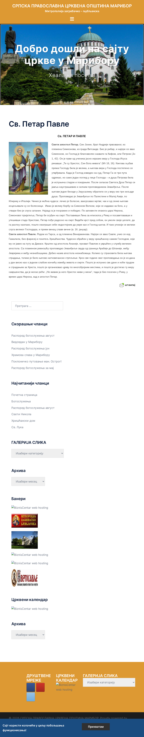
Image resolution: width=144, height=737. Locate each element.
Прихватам (96, 726)
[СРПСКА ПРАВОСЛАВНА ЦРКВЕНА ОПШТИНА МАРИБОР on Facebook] (31, 687)
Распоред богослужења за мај (32, 368)
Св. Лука (17, 427)
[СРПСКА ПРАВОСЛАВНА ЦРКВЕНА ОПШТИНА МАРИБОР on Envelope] (31, 696)
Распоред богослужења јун (30, 348)
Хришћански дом (23, 420)
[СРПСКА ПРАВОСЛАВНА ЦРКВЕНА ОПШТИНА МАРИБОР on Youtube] (40, 687)
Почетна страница (24, 395)
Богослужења (21, 401)
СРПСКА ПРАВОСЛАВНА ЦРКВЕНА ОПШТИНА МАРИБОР (72, 5)
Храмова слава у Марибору (30, 355)
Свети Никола (21, 414)
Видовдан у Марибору (26, 342)
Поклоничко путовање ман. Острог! (36, 361)
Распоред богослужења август (33, 335)
